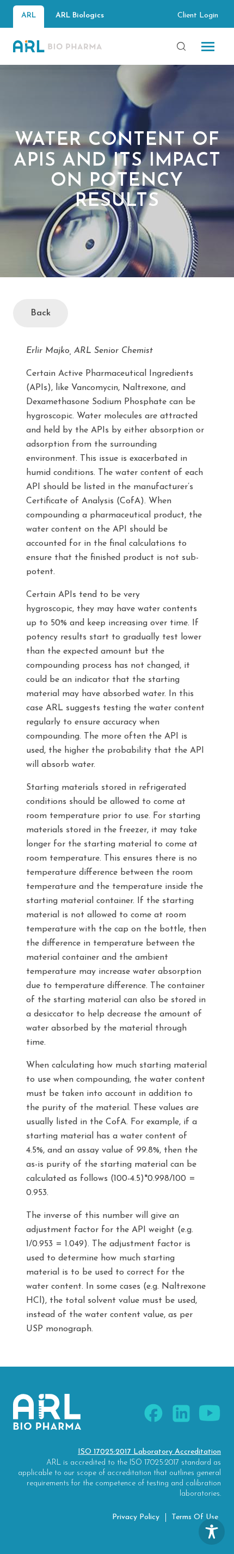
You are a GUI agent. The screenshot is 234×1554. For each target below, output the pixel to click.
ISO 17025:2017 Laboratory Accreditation (149, 1452)
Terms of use (194, 1517)
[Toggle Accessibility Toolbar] (212, 1532)
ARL (28, 15)
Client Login (197, 15)
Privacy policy (135, 1517)
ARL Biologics (80, 15)
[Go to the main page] (57, 46)
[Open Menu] (208, 46)
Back (40, 313)
